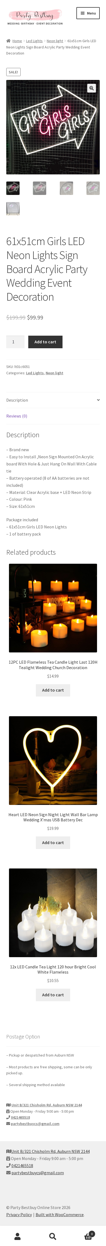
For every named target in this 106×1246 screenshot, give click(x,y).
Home (17, 40)
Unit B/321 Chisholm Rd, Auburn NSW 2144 (46, 1105)
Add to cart (45, 341)
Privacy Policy (19, 1214)
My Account (17, 1236)
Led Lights (34, 40)
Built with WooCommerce (60, 1214)
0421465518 (20, 1117)
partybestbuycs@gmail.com (35, 1123)
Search (53, 1236)
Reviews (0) (16, 416)
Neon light (55, 40)
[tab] (53, 400)
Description (17, 400)
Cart (82, 1232)
